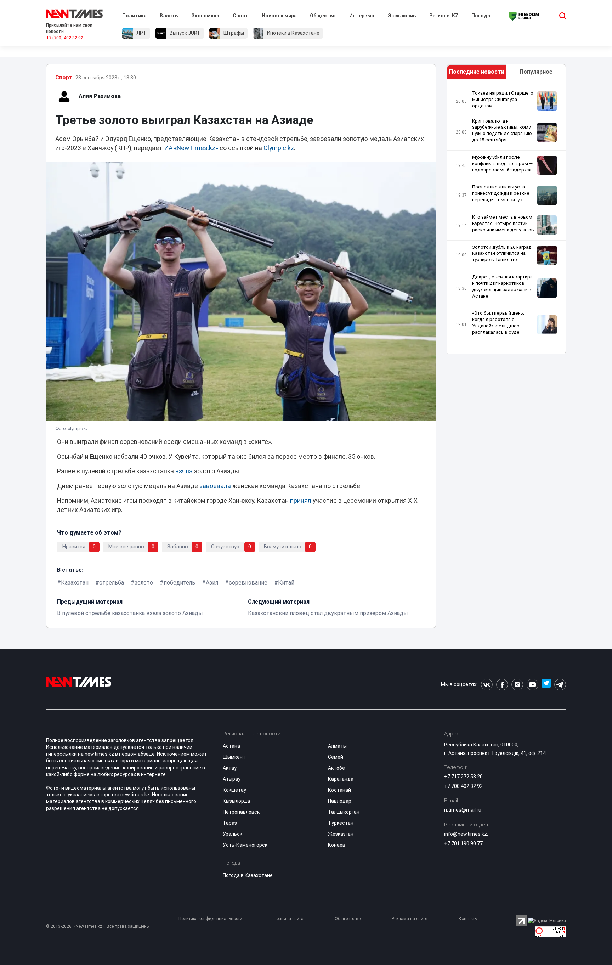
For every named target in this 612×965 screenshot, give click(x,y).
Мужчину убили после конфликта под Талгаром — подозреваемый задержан (502, 163)
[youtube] (532, 684)
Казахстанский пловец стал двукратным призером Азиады (328, 613)
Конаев (336, 845)
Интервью (361, 15)
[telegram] (560, 684)
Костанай (339, 790)
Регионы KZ (443, 15)
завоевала (215, 486)
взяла (184, 471)
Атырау (231, 779)
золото (144, 582)
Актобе (336, 768)
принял (300, 500)
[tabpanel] (506, 218)
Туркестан (340, 823)
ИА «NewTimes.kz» (191, 148)
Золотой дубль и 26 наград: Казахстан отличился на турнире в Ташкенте (502, 253)
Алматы (337, 746)
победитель (179, 582)
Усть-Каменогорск (245, 845)
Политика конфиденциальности (210, 918)
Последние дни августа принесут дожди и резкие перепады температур (500, 193)
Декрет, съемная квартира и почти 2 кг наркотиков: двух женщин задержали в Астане (502, 286)
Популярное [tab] (536, 71)
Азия (212, 582)
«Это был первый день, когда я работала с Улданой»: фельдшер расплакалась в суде (498, 322)
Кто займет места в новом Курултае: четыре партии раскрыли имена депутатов (503, 223)
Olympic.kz (279, 148)
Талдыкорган (343, 812)
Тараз (230, 823)
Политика (134, 15)
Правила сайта (289, 918)
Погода (480, 15)
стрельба (111, 582)
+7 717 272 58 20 (463, 776)
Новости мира (279, 15)
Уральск (232, 834)
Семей (335, 757)
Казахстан (75, 582)
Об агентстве (348, 918)
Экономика (205, 15)
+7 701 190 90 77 (463, 843)
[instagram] (517, 684)
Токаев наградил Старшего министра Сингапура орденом (502, 99)
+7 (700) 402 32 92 (64, 37)
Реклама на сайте (409, 918)
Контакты (468, 918)
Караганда (340, 779)
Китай (286, 582)
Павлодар (339, 801)
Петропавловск (241, 812)
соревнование (248, 582)
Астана (231, 746)
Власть (169, 15)
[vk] (487, 684)
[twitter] (546, 684)
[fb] (502, 684)
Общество (323, 15)
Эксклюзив (402, 15)
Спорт (240, 15)
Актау (230, 768)
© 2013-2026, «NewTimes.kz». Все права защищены (98, 926)
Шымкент (234, 757)
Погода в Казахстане (248, 875)
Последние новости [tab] (476, 71)
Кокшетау (234, 790)
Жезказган (340, 834)
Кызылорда (236, 801)
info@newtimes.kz (465, 834)
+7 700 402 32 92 (463, 786)
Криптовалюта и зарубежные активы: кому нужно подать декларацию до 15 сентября (502, 130)
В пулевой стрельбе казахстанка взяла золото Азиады (130, 613)
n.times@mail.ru (462, 810)
